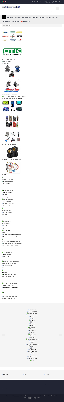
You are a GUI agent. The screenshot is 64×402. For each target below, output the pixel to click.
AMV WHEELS (4, 232)
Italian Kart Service (5, 259)
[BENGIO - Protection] (7, 181)
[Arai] (32, 322)
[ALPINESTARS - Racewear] (8, 190)
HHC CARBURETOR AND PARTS (8, 298)
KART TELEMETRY (6, 21)
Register (39, 1)
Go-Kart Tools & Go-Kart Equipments (9, 144)
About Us (4, 385)
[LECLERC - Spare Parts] (7, 208)
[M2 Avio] (25, 374)
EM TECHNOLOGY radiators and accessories (11, 241)
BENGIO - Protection (6, 183)
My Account (47, 1)
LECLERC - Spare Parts (6, 210)
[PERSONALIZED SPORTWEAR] (9, 274)
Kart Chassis (10, 17)
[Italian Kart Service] (7, 256)
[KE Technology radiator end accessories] (11, 234)
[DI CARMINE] (32, 346)
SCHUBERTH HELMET (6, 254)
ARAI (13, 21)
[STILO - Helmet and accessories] (10, 216)
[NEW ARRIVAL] (6, 185)
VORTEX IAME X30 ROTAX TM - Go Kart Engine (11, 78)
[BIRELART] (32, 332)
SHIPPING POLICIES (49, 2)
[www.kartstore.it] (11, 7)
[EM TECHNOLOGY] (32, 351)
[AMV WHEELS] (6, 230)
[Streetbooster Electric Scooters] (9, 283)
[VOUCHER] (5, 278)
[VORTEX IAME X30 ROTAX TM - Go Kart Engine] (12, 71)
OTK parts (42, 17)
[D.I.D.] (32, 342)
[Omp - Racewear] (6, 225)
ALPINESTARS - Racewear (7, 192)
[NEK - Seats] (5, 270)
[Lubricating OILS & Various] (12, 121)
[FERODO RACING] (32, 358)
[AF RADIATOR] (32, 309)
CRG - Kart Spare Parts (6, 201)
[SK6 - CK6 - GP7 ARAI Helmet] (9, 177)
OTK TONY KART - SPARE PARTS (8, 59)
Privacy (28, 385)
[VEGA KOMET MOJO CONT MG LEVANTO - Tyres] (12, 151)
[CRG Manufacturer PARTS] (32, 339)
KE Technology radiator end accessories (10, 236)
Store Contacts (5, 388)
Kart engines (18, 17)
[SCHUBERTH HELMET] (7, 252)
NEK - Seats (4, 272)
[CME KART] (32, 337)
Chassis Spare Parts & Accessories (8, 174)
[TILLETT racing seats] (7, 194)
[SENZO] (4, 247)
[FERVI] (32, 360)
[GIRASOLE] (5, 374)
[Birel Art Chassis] (32, 330)
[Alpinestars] (32, 316)
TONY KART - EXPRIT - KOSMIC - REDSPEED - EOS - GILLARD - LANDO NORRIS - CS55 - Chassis (21, 44)
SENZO (3, 250)
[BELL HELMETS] (32, 327)
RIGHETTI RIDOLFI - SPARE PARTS (9, 290)
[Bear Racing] (32, 325)
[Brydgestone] (32, 334)
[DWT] (32, 348)
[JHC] (3, 292)
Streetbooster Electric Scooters (8, 285)
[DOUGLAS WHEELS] (7, 221)
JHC (3, 294)
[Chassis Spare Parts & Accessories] (12, 167)
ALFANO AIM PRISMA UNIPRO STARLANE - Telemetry (12, 113)
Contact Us (16, 385)
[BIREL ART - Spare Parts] (8, 203)
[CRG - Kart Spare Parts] (7, 199)
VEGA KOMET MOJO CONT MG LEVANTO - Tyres (11, 159)
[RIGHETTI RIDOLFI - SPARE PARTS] (10, 287)
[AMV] (32, 318)
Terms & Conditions (44, 385)
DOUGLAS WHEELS (6, 223)
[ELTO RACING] (32, 349)
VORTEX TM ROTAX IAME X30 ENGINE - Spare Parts (12, 98)
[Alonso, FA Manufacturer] (32, 315)
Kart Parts (35, 17)
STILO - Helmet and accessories (8, 219)
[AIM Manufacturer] (32, 311)
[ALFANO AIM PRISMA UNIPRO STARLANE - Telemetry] (12, 106)
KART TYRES (55, 17)
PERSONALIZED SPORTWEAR (8, 276)
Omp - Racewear (5, 228)
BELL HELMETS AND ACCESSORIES (9, 263)
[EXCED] (32, 354)
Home (4, 17)
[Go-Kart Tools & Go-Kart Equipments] (12, 136)
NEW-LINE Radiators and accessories (9, 94)
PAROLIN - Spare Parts (6, 214)
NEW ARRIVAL (5, 188)
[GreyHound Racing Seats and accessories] (12, 243)
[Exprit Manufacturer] (32, 356)
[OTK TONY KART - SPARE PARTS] (12, 51)
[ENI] (32, 353)
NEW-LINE (17, 21)
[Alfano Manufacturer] (32, 313)
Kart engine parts (26, 17)
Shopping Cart (57, 1)
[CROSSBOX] (32, 341)
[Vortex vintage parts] (7, 265)
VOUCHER (4, 281)
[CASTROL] (32, 335)
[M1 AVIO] (46, 374)
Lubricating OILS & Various (7, 129)
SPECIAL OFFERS (5, 63)
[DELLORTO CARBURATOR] (32, 344)
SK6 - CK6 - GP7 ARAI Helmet (7, 179)
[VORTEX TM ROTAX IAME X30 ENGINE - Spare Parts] (14, 96)
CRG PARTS (48, 17)
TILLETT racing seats (6, 197)
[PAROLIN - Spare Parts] (7, 212)
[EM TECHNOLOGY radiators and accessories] (13, 239)
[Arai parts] (32, 323)
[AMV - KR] (32, 320)
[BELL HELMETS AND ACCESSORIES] (10, 261)
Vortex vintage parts (6, 267)
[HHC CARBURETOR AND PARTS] (9, 296)
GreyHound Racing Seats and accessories (10, 245)
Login (33, 1)
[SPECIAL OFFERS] (6, 61)
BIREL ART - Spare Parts (6, 205)
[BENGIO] (32, 328)
